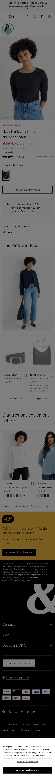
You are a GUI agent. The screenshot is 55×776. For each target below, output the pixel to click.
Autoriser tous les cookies (27, 770)
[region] (27, 757)
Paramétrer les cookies (27, 761)
